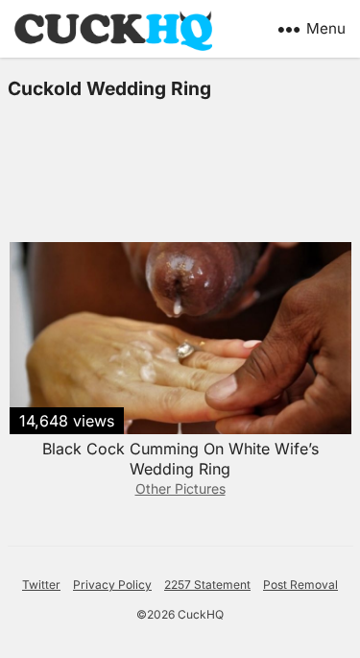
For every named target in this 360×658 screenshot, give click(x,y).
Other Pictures (180, 488)
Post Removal (300, 584)
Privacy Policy (112, 584)
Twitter (41, 584)
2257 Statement (207, 584)
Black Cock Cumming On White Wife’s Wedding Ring (180, 458)
